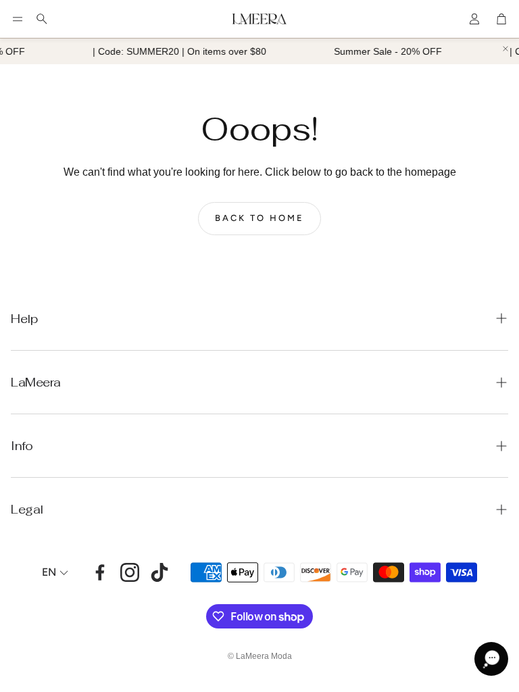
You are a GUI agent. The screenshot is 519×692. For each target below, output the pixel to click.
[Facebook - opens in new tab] (100, 572)
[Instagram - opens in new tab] (129, 572)
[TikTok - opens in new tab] (159, 572)
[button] (17, 18)
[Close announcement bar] (505, 49)
